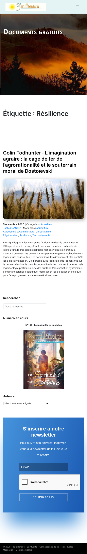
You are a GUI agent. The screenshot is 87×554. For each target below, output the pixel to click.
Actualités (46, 224)
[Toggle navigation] (77, 7)
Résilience (25, 235)
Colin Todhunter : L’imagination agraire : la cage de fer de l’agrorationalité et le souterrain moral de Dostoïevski (39, 162)
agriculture (42, 227)
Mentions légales (24, 550)
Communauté (26, 231)
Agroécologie (10, 231)
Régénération (10, 235)
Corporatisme (43, 231)
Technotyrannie (41, 235)
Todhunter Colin (12, 227)
